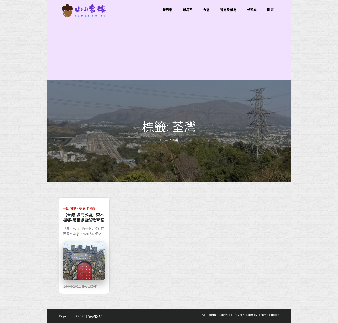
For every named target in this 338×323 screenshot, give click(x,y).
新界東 (167, 10)
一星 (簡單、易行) (74, 208)
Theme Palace (268, 315)
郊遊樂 (252, 10)
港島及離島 (228, 10)
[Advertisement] (169, 50)
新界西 (188, 10)
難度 (270, 10)
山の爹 (92, 286)
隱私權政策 (95, 316)
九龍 (206, 10)
